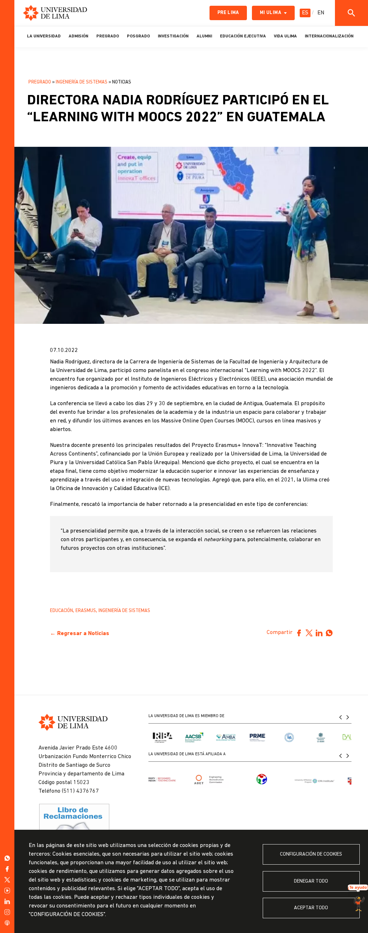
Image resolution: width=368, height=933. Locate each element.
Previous (340, 717)
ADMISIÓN (78, 36)
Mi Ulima (270, 12)
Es (305, 13)
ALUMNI (204, 36)
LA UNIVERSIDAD (44, 36)
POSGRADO (138, 36)
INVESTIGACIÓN (173, 36)
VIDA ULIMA (285, 36)
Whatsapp (329, 633)
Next (347, 717)
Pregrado (39, 82)
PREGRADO (107, 36)
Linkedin (319, 633)
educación (61, 610)
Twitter (309, 633)
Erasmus (85, 610)
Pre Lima (228, 12)
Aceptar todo (311, 908)
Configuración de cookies (311, 854)
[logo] (55, 13)
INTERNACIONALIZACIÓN (329, 36)
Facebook (299, 633)
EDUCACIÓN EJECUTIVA (243, 36)
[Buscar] (351, 13)
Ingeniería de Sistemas (81, 82)
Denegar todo (311, 881)
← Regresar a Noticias (79, 634)
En (320, 13)
